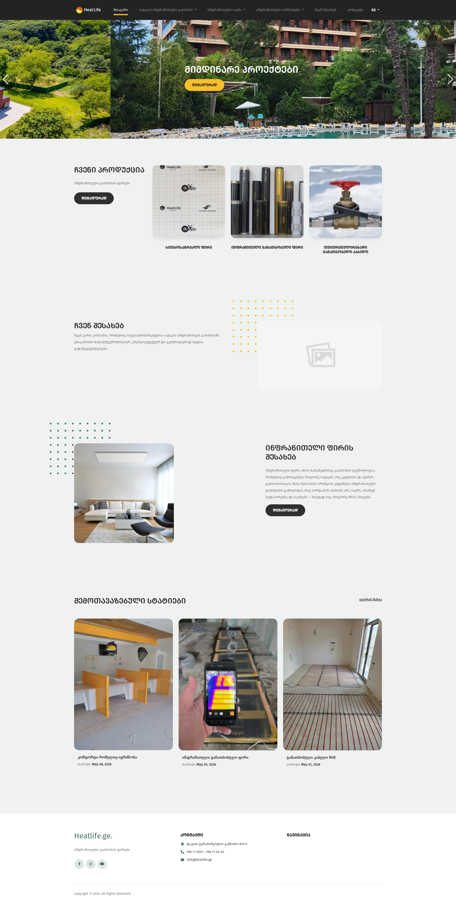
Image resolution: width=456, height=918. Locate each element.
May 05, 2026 (206, 764)
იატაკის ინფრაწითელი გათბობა (166, 10)
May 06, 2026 (101, 764)
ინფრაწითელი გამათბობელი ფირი (215, 757)
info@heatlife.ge (199, 860)
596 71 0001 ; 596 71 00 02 (205, 852)
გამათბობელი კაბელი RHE (311, 757)
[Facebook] (79, 864)
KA (374, 10)
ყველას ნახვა (370, 599)
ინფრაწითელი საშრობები (278, 10)
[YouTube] (102, 864)
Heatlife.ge (93, 835)
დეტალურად (93, 85)
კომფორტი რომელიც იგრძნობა (107, 757)
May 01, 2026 (310, 764)
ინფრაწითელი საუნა (225, 10)
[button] (450, 79)
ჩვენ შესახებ (325, 10)
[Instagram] (90, 864)
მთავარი (121, 10)
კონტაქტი (355, 10)
